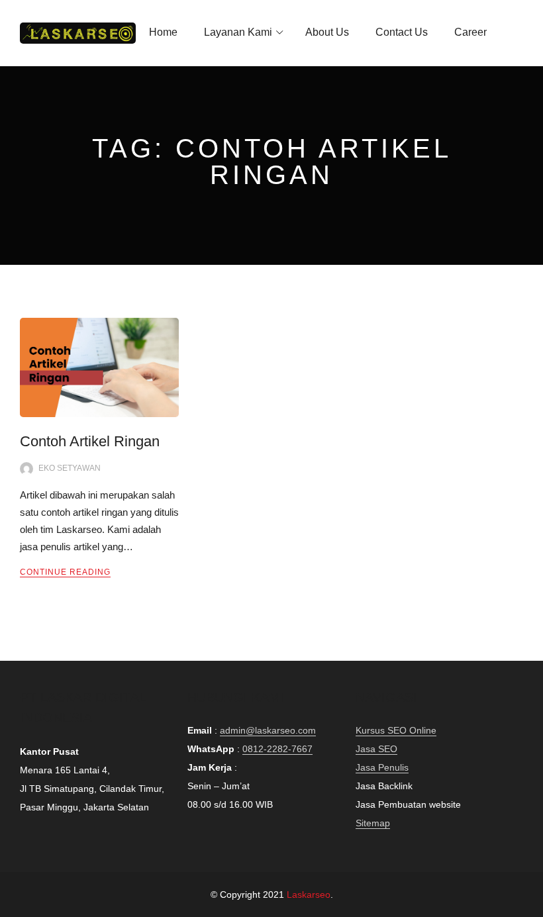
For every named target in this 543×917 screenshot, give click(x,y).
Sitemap (373, 823)
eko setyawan (69, 468)
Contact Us (401, 32)
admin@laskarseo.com (268, 730)
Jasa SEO (376, 749)
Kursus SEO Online (396, 730)
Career (470, 32)
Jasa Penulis (382, 767)
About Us (327, 32)
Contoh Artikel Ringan (90, 441)
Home (163, 32)
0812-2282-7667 (277, 749)
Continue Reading (65, 572)
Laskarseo (308, 894)
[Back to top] (530, 904)
